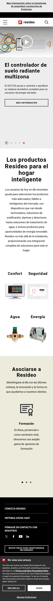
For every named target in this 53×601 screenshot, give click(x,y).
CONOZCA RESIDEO (19, 508)
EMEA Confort (15, 285)
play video (26, 42)
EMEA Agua (15, 328)
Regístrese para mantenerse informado (26, 549)
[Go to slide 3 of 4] (20, 143)
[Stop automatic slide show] (6, 143)
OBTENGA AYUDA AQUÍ (22, 517)
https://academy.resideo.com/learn (26, 441)
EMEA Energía (38, 328)
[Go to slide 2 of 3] (26, 482)
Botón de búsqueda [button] (46, 22)
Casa (26, 22)
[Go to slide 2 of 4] (15, 143)
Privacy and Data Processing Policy (31, 570)
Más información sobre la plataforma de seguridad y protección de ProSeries (26, 6)
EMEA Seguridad (38, 285)
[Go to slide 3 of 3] (31, 482)
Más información (26, 102)
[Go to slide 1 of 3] (22, 482)
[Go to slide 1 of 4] (11, 143)
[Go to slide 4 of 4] (24, 143)
